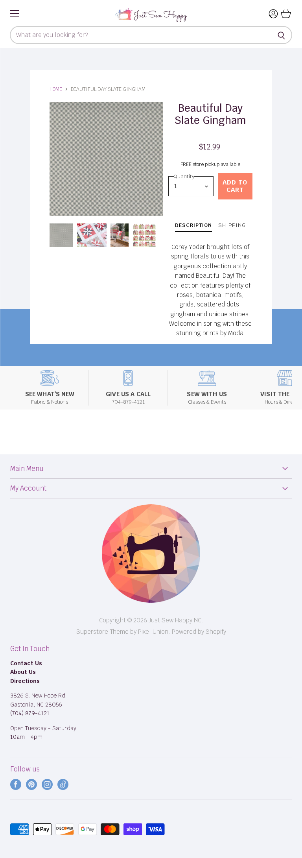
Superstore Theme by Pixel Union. (123, 631)
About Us (23, 671)
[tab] (193, 226)
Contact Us (26, 663)
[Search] (281, 35)
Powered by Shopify (199, 631)
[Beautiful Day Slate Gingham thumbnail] (61, 235)
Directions (25, 681)
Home (56, 89)
